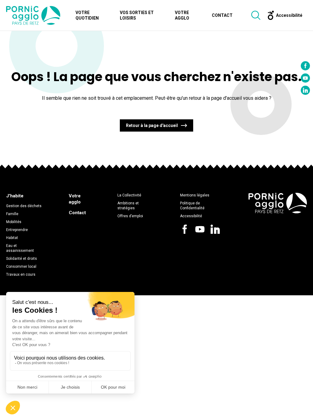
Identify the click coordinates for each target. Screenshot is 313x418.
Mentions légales (194, 195)
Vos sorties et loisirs (137, 15)
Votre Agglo (182, 15)
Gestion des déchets (24, 206)
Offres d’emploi (130, 216)
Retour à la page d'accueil (152, 125)
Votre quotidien (87, 15)
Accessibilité (191, 216)
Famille (12, 214)
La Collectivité (129, 195)
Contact (222, 15)
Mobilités (13, 222)
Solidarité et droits (21, 258)
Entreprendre (17, 230)
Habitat (12, 238)
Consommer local (21, 266)
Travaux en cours (20, 274)
